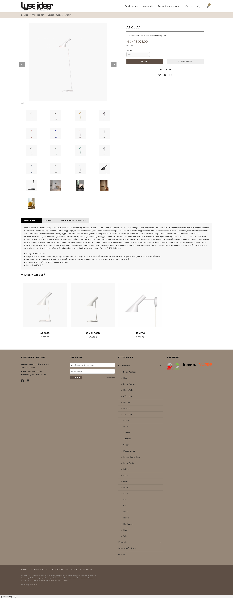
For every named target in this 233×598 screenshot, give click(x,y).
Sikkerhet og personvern (64, 570)
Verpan (126, 445)
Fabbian (126, 469)
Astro (125, 493)
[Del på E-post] (170, 75)
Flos (125, 378)
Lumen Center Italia (131, 457)
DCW (125, 427)
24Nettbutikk (33, 585)
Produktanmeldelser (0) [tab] (72, 220)
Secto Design (129, 384)
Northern (127, 402)
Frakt (24, 570)
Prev (22, 64)
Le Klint (126, 408)
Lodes (126, 487)
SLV (125, 506)
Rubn (125, 530)
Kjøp (146, 61)
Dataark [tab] (49, 220)
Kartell (126, 420)
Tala (125, 536)
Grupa (125, 481)
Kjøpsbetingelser (38, 570)
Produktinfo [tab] (30, 220)
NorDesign (128, 524)
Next (113, 64)
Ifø (124, 500)
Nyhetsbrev (86, 570)
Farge (129, 50)
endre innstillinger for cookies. (58, 580)
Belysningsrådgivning (127, 548)
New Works (128, 390)
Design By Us (129, 451)
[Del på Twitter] (159, 75)
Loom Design (129, 463)
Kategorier (122, 542)
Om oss (121, 554)
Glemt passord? (110, 377)
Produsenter (124, 366)
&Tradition (127, 396)
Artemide (127, 439)
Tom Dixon (127, 414)
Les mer (43, 580)
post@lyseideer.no (35, 371)
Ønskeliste (186, 61)
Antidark (126, 433)
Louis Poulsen (129, 372)
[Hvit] (68, 62)
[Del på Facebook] (165, 75)
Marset (126, 475)
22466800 (32, 368)
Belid (125, 512)
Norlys (126, 518)
